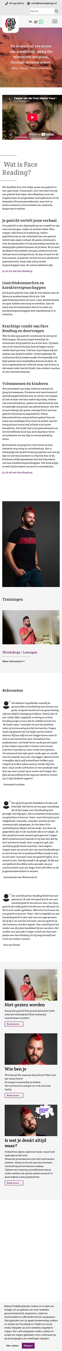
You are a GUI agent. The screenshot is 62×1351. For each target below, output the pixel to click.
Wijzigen (28, 1345)
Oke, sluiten (12, 1345)
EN (36, 21)
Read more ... (14, 1024)
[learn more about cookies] (50, 1338)
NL (31, 21)
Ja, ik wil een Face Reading (17, 271)
